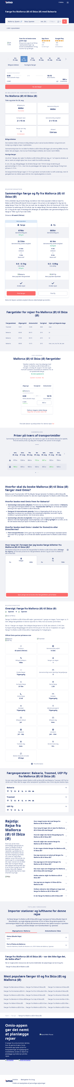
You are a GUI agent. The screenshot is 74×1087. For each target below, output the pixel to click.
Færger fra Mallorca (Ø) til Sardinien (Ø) (17, 1007)
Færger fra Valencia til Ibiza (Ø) (58, 987)
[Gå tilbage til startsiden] (9, 2)
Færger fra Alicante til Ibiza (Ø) (58, 995)
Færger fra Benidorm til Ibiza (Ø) (15, 999)
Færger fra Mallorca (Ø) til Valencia (60, 1007)
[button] (44, 21)
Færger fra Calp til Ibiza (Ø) (35, 999)
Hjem (7, 1016)
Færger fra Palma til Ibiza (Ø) (35, 987)
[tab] (13, 65)
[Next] (66, 59)
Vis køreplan (21, 134)
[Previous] (9, 453)
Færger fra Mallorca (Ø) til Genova (37, 1003)
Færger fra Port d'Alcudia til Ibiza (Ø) (38, 991)
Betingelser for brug (28, 1080)
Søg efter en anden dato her (37, 412)
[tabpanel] (37, 581)
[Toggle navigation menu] (68, 2)
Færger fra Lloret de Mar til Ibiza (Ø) (60, 999)
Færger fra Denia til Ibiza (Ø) (35, 995)
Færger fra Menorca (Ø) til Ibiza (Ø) (16, 995)
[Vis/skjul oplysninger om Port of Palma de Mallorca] (66, 945)
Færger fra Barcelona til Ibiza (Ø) (15, 987)
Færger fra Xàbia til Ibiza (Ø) (13, 1003)
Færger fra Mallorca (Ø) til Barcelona (60, 1003)
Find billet (21, 111)
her (53, 423)
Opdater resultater (35, 378)
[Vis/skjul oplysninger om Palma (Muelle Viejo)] (66, 937)
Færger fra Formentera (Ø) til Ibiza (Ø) (17, 991)
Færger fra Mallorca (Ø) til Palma (37, 1007)
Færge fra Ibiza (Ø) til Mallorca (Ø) (17, 967)
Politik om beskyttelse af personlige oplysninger (29, 1083)
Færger (13, 1016)
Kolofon (15, 1080)
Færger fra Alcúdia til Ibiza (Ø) (58, 991)
